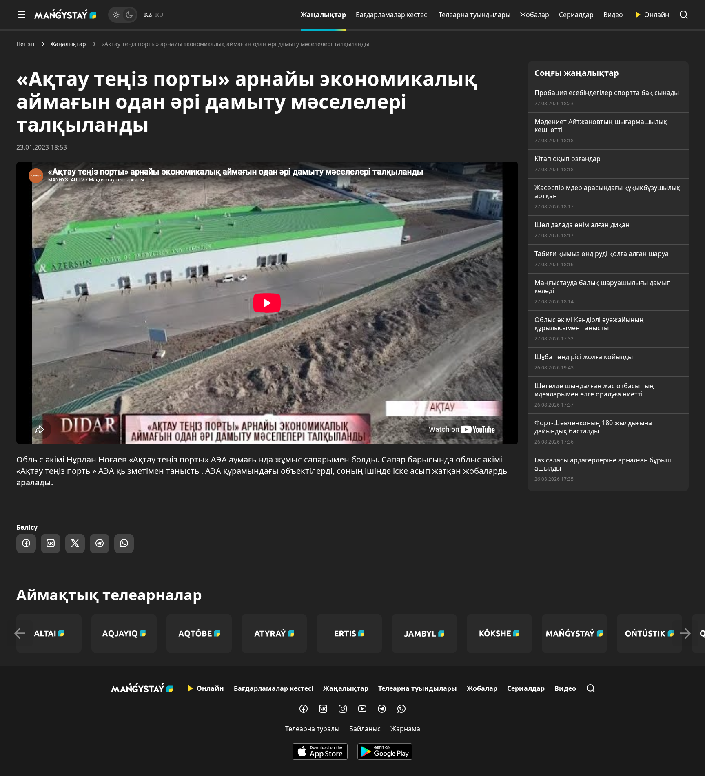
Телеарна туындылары (474, 14)
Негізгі (25, 44)
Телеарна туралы (312, 728)
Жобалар (534, 14)
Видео (613, 14)
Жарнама (405, 728)
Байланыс (365, 728)
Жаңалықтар (323, 14)
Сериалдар (576, 14)
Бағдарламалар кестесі (392, 14)
